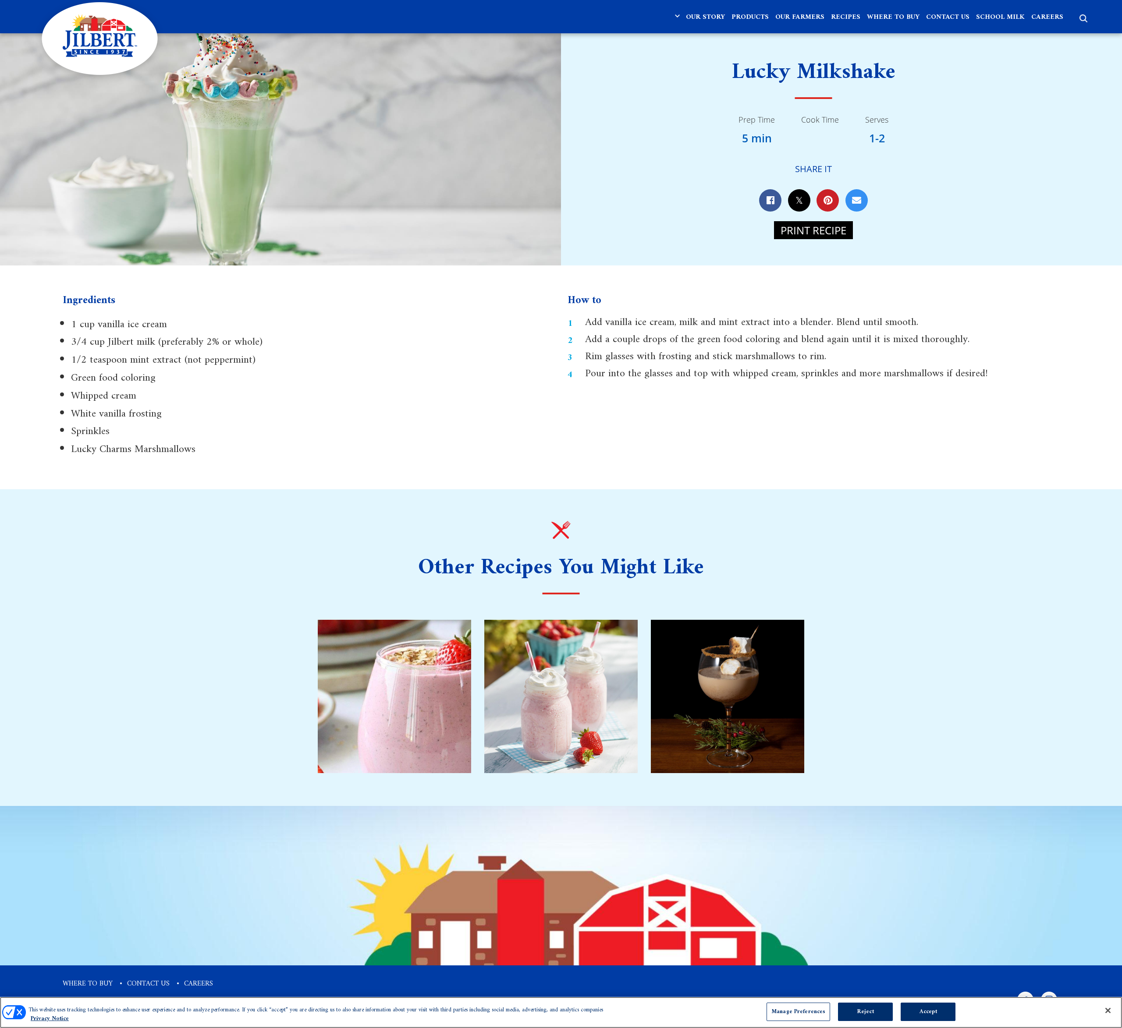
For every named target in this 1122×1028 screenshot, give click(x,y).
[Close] (1108, 1010)
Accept (928, 1012)
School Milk (1000, 17)
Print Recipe (813, 230)
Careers (1047, 17)
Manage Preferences (798, 1012)
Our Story (705, 17)
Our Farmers (799, 17)
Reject (865, 1012)
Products (750, 17)
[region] (561, 1012)
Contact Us (947, 17)
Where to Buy (893, 17)
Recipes (845, 17)
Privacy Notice (50, 1019)
